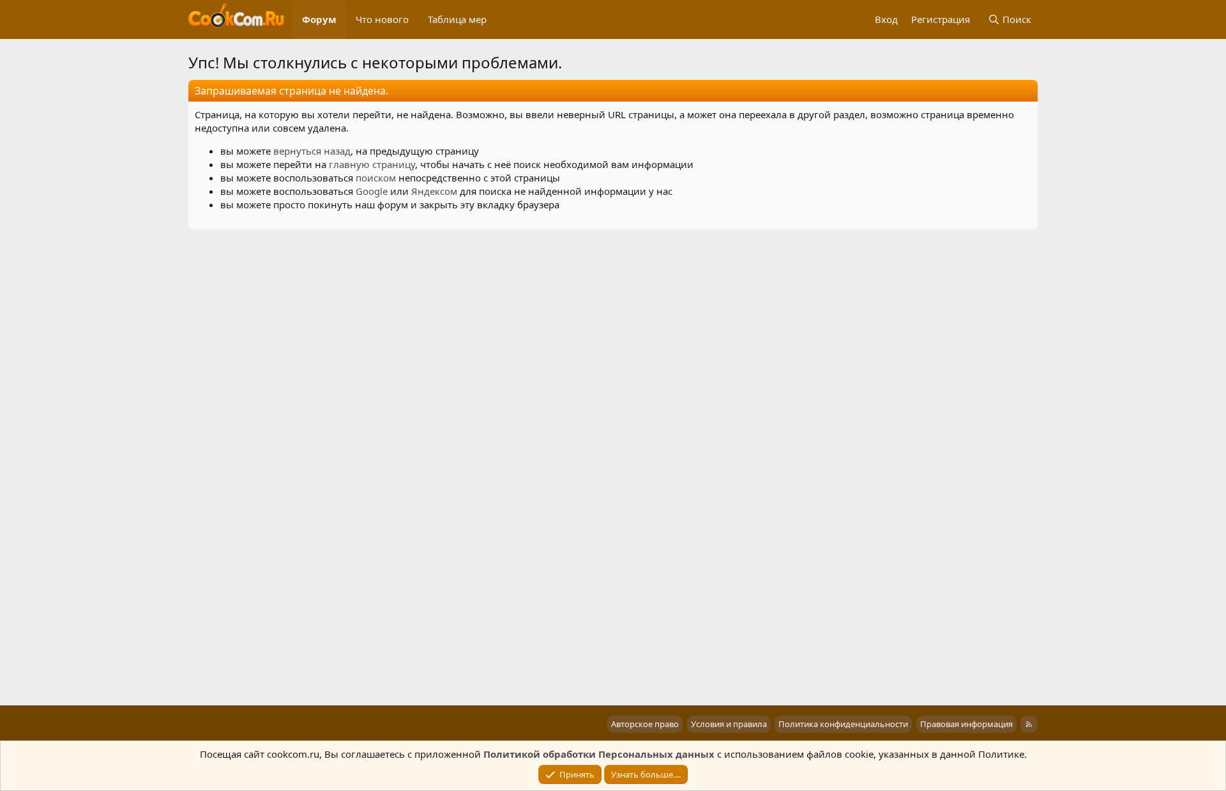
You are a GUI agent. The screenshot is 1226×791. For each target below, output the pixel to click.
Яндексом (434, 191)
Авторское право (645, 724)
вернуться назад (312, 150)
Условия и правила (729, 724)
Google (372, 191)
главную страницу (372, 164)
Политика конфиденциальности (843, 724)
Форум (319, 19)
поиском (376, 177)
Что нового (382, 19)
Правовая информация (966, 724)
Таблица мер (457, 19)
